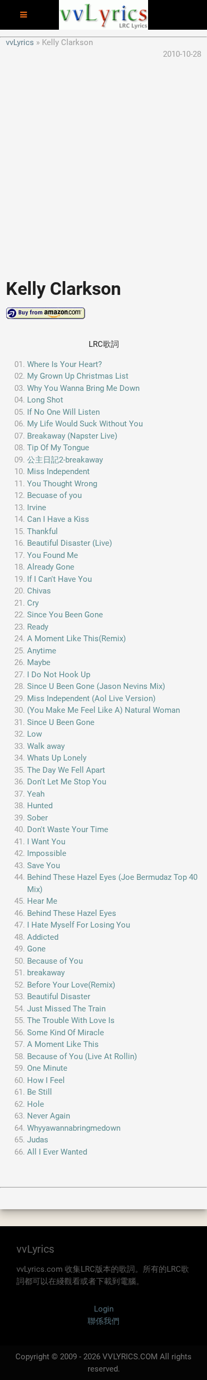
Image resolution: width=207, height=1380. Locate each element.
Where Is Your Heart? (64, 364)
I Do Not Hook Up (58, 674)
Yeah (36, 794)
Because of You (55, 961)
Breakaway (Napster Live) (72, 436)
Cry (33, 603)
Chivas (39, 591)
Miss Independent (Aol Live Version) (91, 698)
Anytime (41, 651)
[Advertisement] (103, 163)
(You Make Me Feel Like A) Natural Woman (103, 710)
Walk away (46, 746)
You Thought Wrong (62, 483)
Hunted (40, 805)
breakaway (46, 972)
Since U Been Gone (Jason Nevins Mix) (96, 686)
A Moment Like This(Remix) (76, 638)
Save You (43, 865)
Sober (37, 818)
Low (34, 734)
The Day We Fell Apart (66, 770)
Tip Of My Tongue (58, 447)
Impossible (46, 853)
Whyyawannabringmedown (73, 1128)
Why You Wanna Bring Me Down (83, 388)
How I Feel (46, 1080)
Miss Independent (58, 471)
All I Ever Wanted (57, 1152)
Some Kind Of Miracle (65, 1032)
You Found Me (52, 555)
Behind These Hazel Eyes (71, 913)
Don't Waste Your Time (67, 829)
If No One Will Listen (63, 412)
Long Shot (45, 400)
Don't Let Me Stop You (66, 782)
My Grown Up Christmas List (77, 376)
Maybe (38, 662)
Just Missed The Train (66, 1009)
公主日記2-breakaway (65, 460)
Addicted (42, 937)
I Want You (46, 841)
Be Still (39, 1092)
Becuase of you (54, 495)
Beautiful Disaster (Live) (69, 543)
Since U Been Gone (60, 722)
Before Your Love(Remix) (71, 985)
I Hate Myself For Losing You (78, 925)
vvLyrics (20, 42)
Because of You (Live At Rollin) (82, 1056)
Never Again (48, 1116)
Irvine (36, 507)
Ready (37, 627)
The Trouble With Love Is (71, 1020)
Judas (37, 1140)
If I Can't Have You (59, 579)
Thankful (42, 531)
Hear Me (42, 901)
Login (104, 1309)
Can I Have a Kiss (58, 519)
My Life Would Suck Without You (85, 424)
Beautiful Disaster (58, 996)
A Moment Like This (63, 1044)
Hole (35, 1104)
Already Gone (50, 567)
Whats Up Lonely (57, 758)
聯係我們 (103, 1321)
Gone (36, 949)
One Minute (47, 1068)
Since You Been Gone (65, 614)
